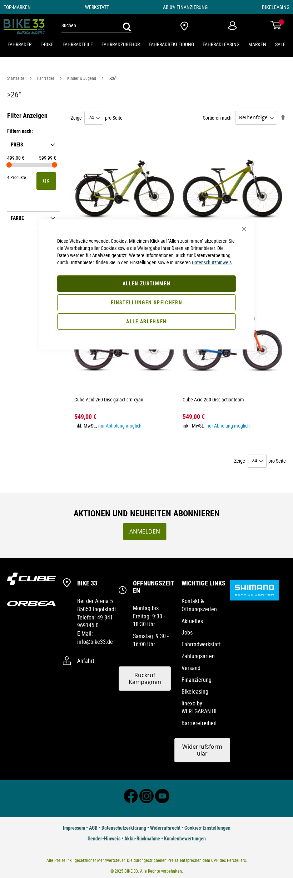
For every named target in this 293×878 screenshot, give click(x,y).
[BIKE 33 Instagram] (146, 801)
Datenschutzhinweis (212, 262)
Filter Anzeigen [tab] (27, 115)
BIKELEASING (275, 7)
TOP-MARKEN (17, 7)
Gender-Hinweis (104, 838)
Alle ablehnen (146, 321)
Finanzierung (197, 680)
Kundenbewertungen (185, 838)
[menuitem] (19, 45)
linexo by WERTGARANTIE (200, 707)
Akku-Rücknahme (142, 838)
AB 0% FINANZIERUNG (185, 7)
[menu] (146, 45)
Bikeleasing (195, 691)
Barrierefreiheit (199, 723)
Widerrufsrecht (165, 827)
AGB (93, 827)
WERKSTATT (97, 7)
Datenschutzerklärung (123, 827)
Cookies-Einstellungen (207, 827)
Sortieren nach (217, 117)
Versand (191, 668)
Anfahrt (85, 661)
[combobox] (96, 25)
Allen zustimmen (146, 283)
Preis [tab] (17, 144)
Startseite (16, 78)
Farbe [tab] (17, 217)
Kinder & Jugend (82, 78)
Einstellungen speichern (146, 302)
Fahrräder (46, 78)
